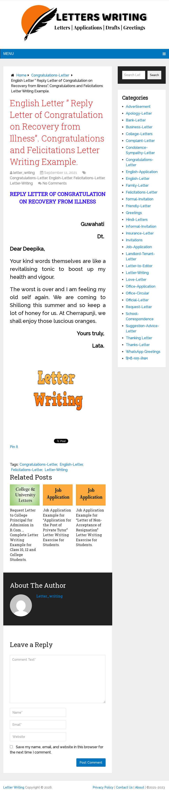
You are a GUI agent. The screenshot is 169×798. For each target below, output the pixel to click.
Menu (8, 54)
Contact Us (124, 787)
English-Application (142, 172)
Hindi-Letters (137, 220)
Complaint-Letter (140, 141)
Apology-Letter (139, 113)
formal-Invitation (139, 199)
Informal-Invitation (141, 226)
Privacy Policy (103, 787)
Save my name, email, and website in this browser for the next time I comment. (56, 749)
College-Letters (139, 134)
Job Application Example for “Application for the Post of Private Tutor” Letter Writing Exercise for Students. (57, 527)
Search (154, 75)
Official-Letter (137, 300)
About (139, 787)
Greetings (134, 213)
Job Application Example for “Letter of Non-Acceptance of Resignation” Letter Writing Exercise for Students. (90, 527)
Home (21, 75)
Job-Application (139, 247)
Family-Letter (137, 185)
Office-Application (140, 286)
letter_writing (24, 173)
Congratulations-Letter (50, 75)
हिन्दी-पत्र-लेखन (137, 358)
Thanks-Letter (138, 345)
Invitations (134, 240)
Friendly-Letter (138, 206)
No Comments (54, 183)
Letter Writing (13, 787)
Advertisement (138, 106)
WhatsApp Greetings (143, 352)
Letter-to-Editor (139, 266)
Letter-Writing (21, 183)
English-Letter (60, 178)
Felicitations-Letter (89, 178)
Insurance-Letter (140, 233)
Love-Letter (136, 279)
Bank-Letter (136, 120)
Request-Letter (139, 307)
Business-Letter (139, 127)
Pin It (14, 447)
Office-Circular (137, 293)
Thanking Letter (139, 338)
